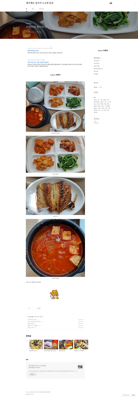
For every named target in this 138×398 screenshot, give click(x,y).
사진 (101, 100)
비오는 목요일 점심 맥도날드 (34, 321)
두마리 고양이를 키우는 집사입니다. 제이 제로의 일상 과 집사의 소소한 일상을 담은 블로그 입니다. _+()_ (53, 371)
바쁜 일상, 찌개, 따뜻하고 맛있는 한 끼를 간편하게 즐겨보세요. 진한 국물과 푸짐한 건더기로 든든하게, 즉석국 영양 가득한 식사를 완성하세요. (55, 65)
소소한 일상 (30, 316)
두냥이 (102, 106)
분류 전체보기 (97, 58)
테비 (109, 108)
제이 (99, 110)
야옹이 (101, 104)
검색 (107, 3)
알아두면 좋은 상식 (98, 68)
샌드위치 (96, 112)
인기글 (100, 87)
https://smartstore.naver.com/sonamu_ (39, 48)
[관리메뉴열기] (135, 3)
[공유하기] (31, 308)
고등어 (98, 104)
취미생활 (96, 74)
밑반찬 (104, 100)
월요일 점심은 (31, 323)
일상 (95, 104)
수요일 (99, 108)
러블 (105, 104)
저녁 (108, 100)
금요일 (102, 108)
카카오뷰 (41, 9)
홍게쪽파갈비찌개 (33, 51)
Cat (102, 110)
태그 (33, 9)
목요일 (101, 102)
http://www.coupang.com (35, 60)
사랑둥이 (96, 110)
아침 (108, 110)
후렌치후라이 (97, 102)
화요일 (95, 106)
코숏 (110, 102)
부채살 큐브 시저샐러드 (33, 325)
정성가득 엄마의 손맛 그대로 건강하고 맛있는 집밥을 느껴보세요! (45, 53)
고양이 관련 (96, 66)
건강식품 (96, 71)
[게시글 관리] (33, 308)
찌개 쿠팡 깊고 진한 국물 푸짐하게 (38, 62)
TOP (111, 392)
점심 (106, 108)
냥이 (105, 102)
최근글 (95, 87)
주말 (105, 110)
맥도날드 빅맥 (31, 327)
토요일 (99, 106)
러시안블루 (107, 106)
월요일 (95, 108)
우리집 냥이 (96, 60)
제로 (108, 104)
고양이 (95, 100)
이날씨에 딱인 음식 (32, 319)
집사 (99, 100)
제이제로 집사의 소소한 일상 (39, 3)
